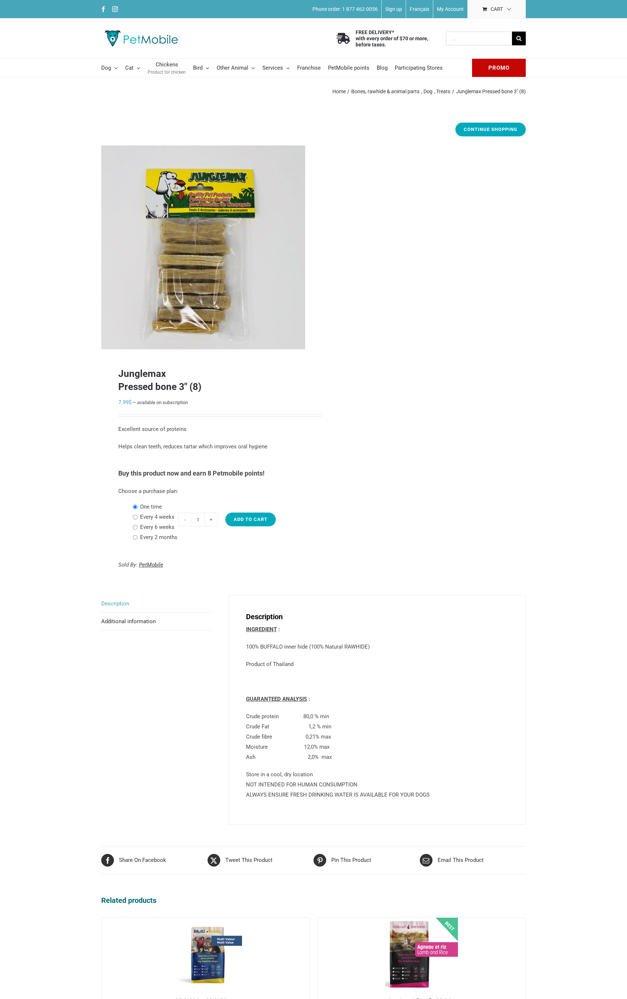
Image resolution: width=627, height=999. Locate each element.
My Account (450, 9)
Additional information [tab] (128, 621)
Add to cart (250, 519)
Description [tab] (115, 603)
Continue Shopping (490, 129)
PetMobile (151, 565)
